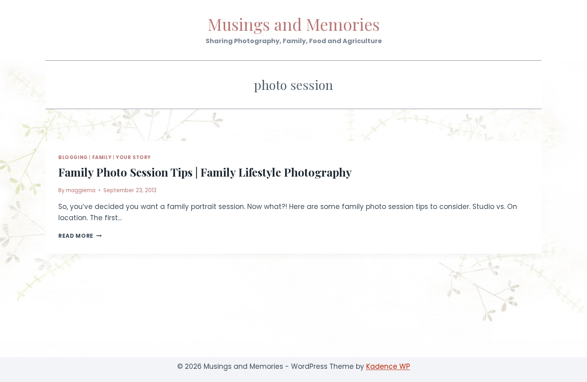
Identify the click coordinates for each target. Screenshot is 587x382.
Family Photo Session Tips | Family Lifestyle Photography (205, 172)
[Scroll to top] (567, 370)
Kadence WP (388, 366)
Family (102, 157)
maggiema (80, 190)
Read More (80, 236)
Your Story (133, 157)
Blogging (73, 157)
